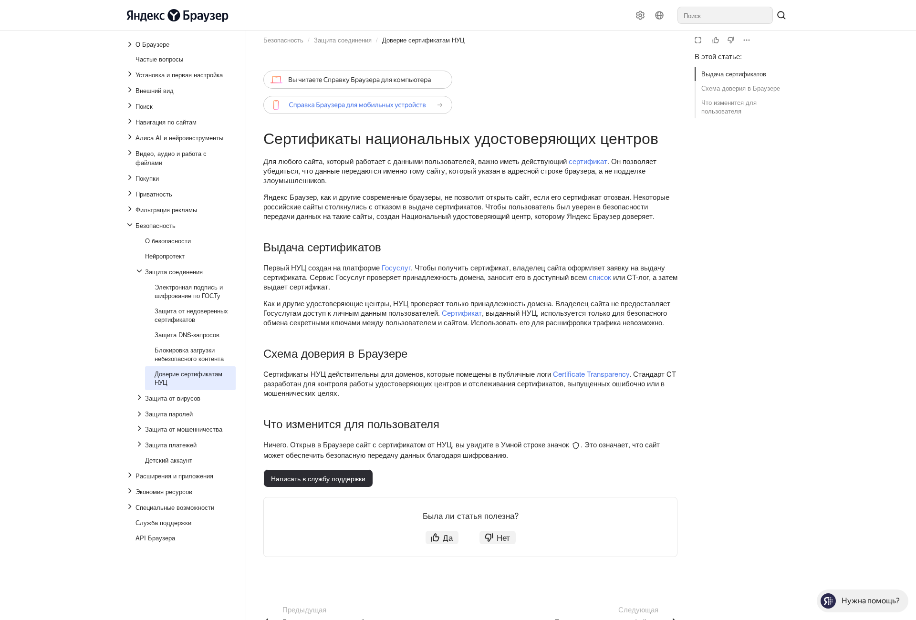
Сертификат (462, 313)
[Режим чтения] (698, 40)
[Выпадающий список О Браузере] (130, 44)
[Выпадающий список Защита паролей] (140, 414)
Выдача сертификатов (733, 73)
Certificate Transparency (591, 374)
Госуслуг (396, 267)
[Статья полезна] (715, 40)
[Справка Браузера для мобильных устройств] (357, 105)
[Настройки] (640, 15)
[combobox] (725, 15)
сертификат (588, 161)
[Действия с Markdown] (746, 40)
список (600, 277)
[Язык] (659, 15)
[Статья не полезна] (731, 40)
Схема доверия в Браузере (740, 88)
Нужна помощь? (871, 600)
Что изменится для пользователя (729, 106)
